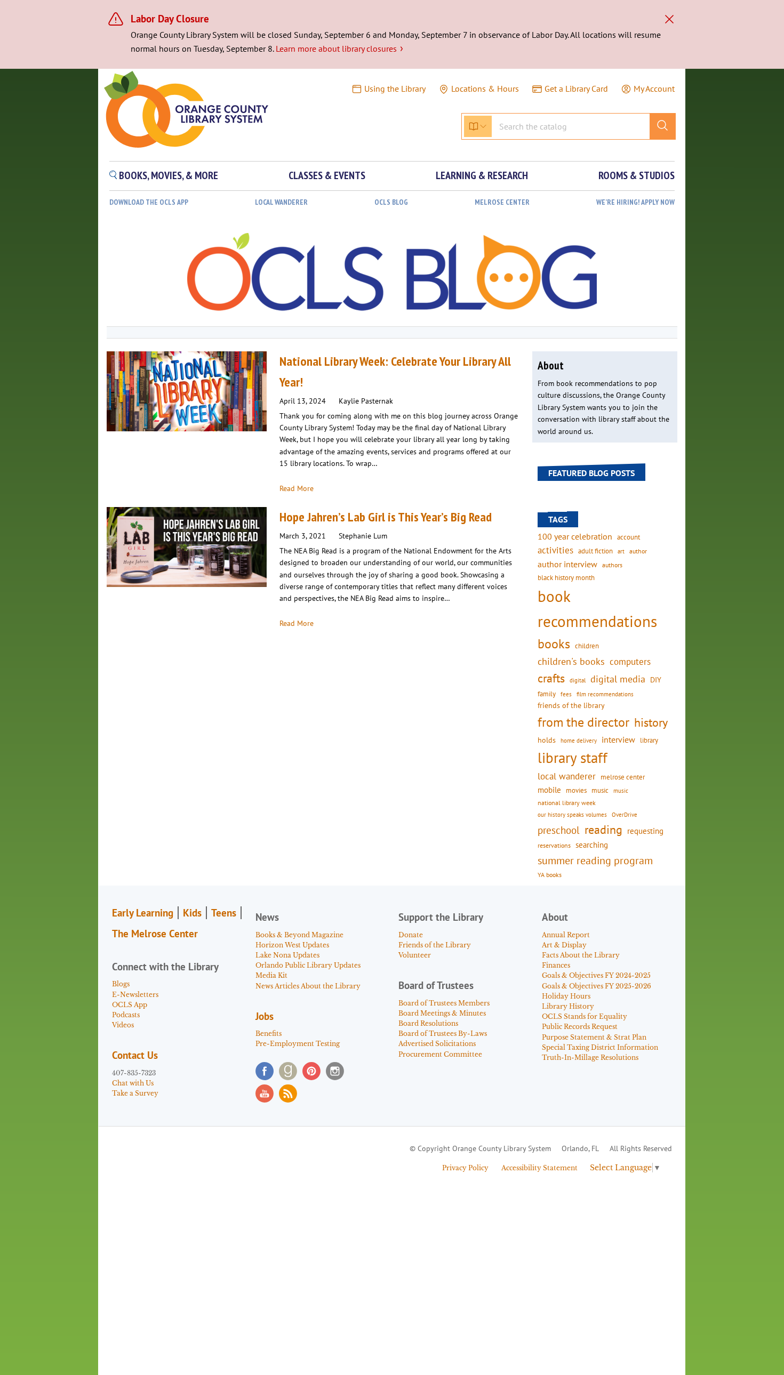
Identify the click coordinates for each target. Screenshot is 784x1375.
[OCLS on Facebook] (264, 1071)
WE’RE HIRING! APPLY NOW (635, 202)
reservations (554, 845)
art (621, 551)
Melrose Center (502, 202)
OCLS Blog (391, 202)
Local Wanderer (281, 202)
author (638, 551)
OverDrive (624, 814)
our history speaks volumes (572, 814)
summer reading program (595, 860)
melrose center (623, 777)
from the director (583, 721)
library (649, 740)
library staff (572, 758)
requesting (645, 831)
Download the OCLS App (148, 202)
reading (603, 829)
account (628, 537)
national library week (567, 802)
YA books (550, 875)
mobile (549, 790)
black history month (566, 577)
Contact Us (135, 1055)
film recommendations (605, 694)
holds (547, 740)
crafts (551, 678)
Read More (296, 488)
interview (618, 739)
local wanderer (567, 776)
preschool (559, 830)
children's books (571, 661)
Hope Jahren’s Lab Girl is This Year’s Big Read (385, 517)
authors (612, 564)
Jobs (264, 1016)
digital (578, 680)
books (554, 644)
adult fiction (595, 551)
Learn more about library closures (339, 48)
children (587, 645)
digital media (617, 679)
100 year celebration (575, 536)
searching (591, 845)
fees (566, 694)
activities (555, 550)
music (600, 790)
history (651, 722)
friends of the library (571, 705)
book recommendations (597, 608)
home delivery (579, 740)
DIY (655, 680)
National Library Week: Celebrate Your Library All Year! (395, 371)
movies (576, 790)
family (547, 693)
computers (630, 662)
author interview (567, 564)
